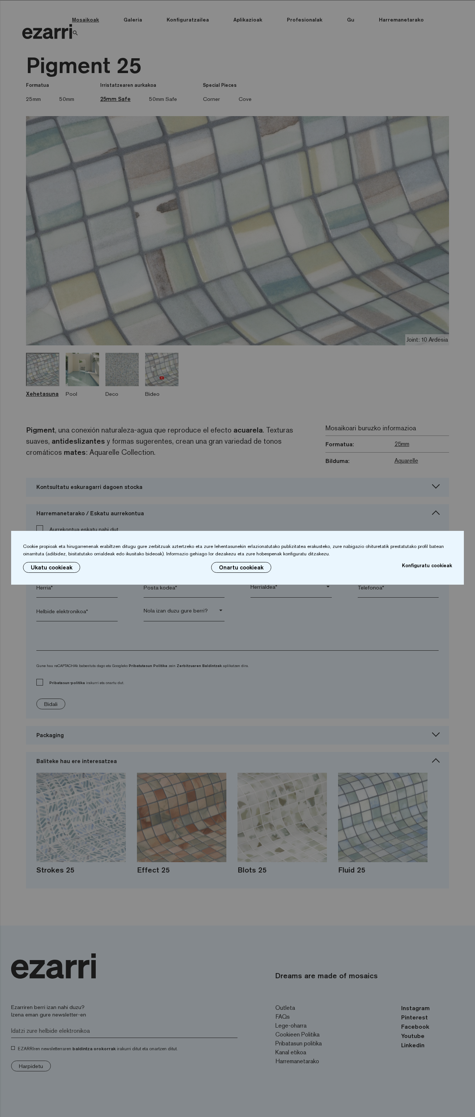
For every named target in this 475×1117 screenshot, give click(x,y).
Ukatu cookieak (51, 567)
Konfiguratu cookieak (427, 565)
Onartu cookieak (241, 567)
